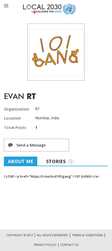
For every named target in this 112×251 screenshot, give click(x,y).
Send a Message (30, 145)
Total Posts (15, 127)
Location (12, 118)
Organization (16, 108)
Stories (59, 161)
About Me (20, 161)
